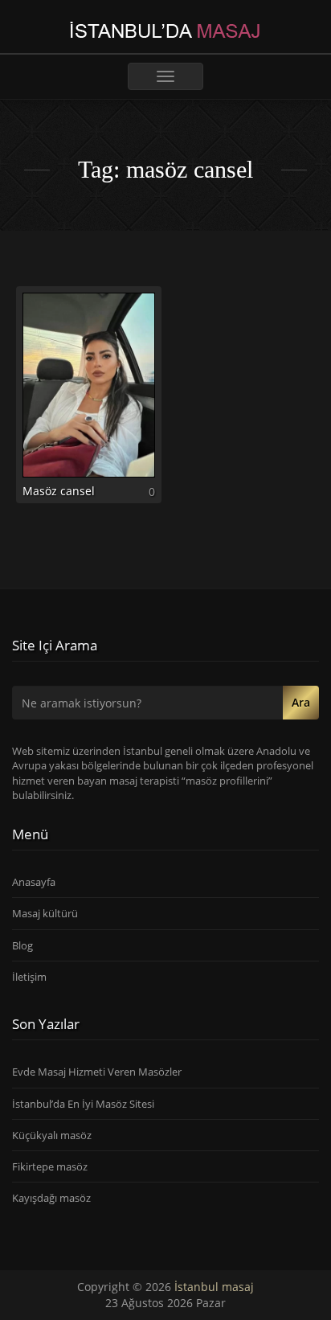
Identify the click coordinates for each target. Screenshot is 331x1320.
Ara (301, 702)
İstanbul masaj (214, 1286)
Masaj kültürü (45, 913)
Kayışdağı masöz (51, 1198)
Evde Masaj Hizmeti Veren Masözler (97, 1071)
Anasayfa (33, 882)
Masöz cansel (58, 490)
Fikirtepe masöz (50, 1166)
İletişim (29, 977)
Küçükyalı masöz (52, 1135)
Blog (22, 945)
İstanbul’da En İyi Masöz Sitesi (83, 1104)
